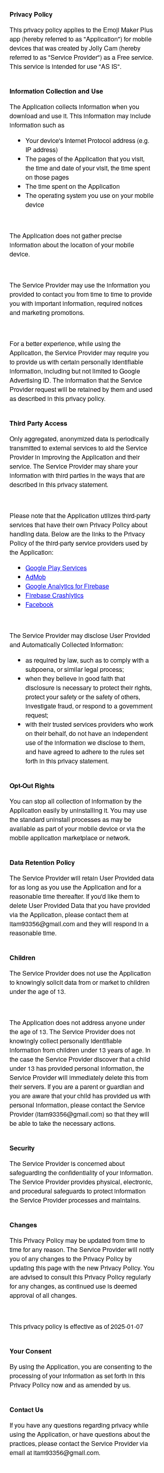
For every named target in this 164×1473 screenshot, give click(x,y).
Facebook (39, 604)
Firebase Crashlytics (54, 595)
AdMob (35, 576)
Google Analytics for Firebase (67, 586)
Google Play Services (56, 567)
